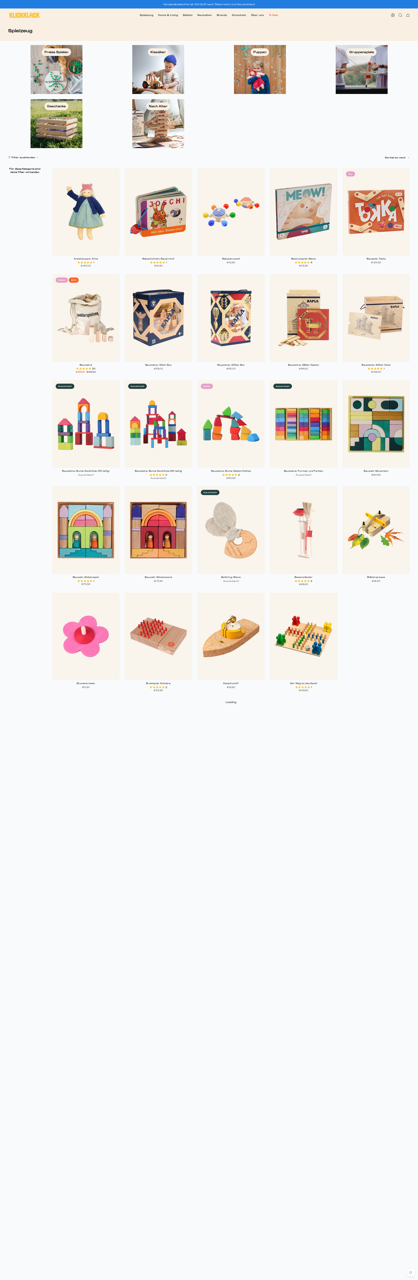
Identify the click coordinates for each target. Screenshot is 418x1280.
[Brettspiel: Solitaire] (158, 636)
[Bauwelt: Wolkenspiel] (86, 530)
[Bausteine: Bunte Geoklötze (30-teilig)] (86, 424)
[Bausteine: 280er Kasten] (303, 317)
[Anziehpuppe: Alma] (86, 211)
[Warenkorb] (408, 15)
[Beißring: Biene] (231, 530)
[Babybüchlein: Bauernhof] (158, 211)
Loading (231, 702)
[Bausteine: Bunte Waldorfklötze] (231, 424)
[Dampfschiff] (231, 636)
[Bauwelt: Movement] (376, 424)
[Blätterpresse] (376, 530)
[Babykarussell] (231, 211)
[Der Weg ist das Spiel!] (303, 636)
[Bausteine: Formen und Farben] (303, 424)
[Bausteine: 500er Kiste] (376, 317)
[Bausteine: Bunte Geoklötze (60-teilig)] (158, 424)
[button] (146, 15)
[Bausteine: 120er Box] (158, 317)
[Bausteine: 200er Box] (231, 317)
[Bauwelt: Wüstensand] (158, 530)
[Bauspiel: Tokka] (376, 211)
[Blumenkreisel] (86, 636)
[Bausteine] (86, 317)
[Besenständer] (303, 530)
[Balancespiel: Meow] (303, 211)
